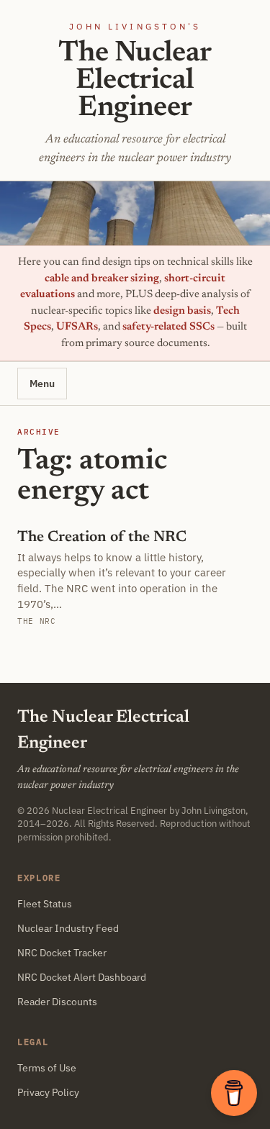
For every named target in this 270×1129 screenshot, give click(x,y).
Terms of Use (46, 1067)
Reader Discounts (57, 1001)
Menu (42, 383)
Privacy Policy (48, 1092)
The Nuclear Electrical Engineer (134, 81)
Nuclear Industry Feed (68, 928)
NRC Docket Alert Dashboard (81, 977)
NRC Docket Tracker (62, 952)
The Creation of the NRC (101, 537)
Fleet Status (44, 903)
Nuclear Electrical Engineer (109, 810)
